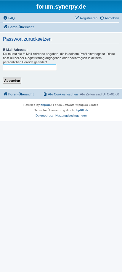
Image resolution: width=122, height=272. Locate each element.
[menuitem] (9, 18)
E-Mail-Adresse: (15, 49)
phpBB (45, 104)
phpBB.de (82, 110)
